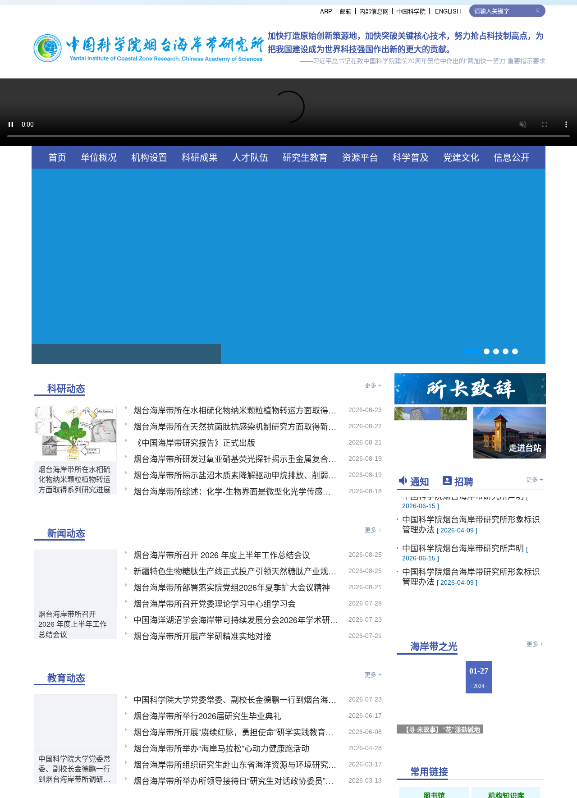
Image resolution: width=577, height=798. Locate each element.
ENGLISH (448, 11)
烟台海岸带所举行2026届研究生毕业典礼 (207, 715)
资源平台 (360, 157)
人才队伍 (250, 157)
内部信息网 (374, 11)
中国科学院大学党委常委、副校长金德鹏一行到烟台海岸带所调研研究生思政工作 (74, 769)
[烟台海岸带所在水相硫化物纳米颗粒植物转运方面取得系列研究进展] (75, 431)
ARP (326, 11)
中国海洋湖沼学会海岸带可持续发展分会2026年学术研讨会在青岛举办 (236, 619)
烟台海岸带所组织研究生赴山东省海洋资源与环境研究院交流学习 (236, 764)
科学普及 (411, 157)
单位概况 (99, 157)
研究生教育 (305, 157)
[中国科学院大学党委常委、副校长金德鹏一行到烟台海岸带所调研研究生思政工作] (75, 721)
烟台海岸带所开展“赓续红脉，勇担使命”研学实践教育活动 (236, 732)
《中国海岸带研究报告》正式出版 (194, 442)
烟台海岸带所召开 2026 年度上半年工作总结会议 (72, 624)
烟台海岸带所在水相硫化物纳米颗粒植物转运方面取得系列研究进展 (74, 479)
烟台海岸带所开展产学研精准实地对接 (202, 636)
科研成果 (200, 157)
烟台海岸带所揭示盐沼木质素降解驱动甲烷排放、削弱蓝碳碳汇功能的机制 (236, 475)
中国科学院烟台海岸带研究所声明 (464, 546)
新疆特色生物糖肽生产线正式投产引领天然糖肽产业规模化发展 (236, 571)
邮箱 (346, 11)
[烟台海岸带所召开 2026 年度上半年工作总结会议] (75, 576)
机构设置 (149, 157)
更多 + (373, 385)
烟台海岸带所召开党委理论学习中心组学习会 (214, 603)
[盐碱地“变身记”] (522, 721)
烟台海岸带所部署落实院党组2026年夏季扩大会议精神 (231, 587)
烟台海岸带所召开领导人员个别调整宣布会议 (126, 353)
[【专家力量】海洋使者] (522, 677)
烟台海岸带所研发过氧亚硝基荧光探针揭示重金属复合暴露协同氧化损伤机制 (236, 458)
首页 (57, 157)
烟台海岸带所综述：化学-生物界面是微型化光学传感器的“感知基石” (236, 491)
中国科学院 (411, 11)
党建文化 (461, 157)
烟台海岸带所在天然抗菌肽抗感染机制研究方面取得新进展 (236, 426)
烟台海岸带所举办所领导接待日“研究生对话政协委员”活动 (236, 780)
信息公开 (512, 157)
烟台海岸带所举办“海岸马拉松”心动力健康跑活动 (221, 748)
